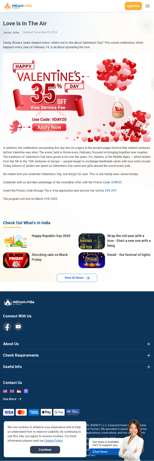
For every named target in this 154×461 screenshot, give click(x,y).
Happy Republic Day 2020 (51, 236)
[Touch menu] (147, 6)
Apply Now (133, 5)
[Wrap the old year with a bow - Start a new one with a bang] (92, 241)
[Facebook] (7, 326)
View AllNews (74, 278)
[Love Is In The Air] (77, 97)
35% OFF (110, 190)
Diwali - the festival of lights (128, 255)
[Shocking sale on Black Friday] (16, 260)
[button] (143, 451)
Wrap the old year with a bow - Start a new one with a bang (129, 240)
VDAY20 (116, 182)
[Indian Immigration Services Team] (17, 6)
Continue (45, 449)
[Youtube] (18, 326)
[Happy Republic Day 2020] (16, 241)
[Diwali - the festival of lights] (92, 260)
